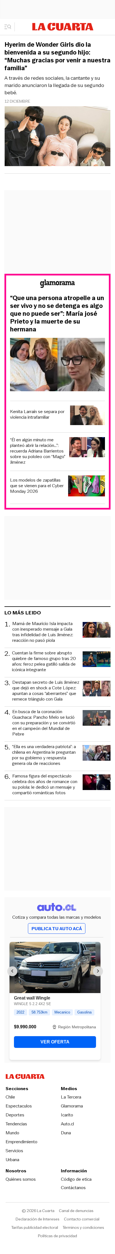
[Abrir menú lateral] (9, 26)
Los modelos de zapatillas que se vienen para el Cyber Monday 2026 (37, 485)
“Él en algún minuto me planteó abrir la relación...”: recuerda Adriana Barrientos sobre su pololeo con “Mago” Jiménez (37, 451)
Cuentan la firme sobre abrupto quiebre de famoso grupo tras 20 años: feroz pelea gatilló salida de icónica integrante (44, 661)
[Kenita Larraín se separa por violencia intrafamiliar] (87, 416)
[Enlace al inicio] (57, 284)
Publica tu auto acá (57, 928)
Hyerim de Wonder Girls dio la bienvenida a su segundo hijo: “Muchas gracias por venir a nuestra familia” (57, 56)
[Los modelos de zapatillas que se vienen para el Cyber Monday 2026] (86, 486)
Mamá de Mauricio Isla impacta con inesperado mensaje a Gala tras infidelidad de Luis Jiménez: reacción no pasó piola (42, 632)
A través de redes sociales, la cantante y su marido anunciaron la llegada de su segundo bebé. (54, 85)
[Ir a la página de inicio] (63, 27)
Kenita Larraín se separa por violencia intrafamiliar (37, 414)
